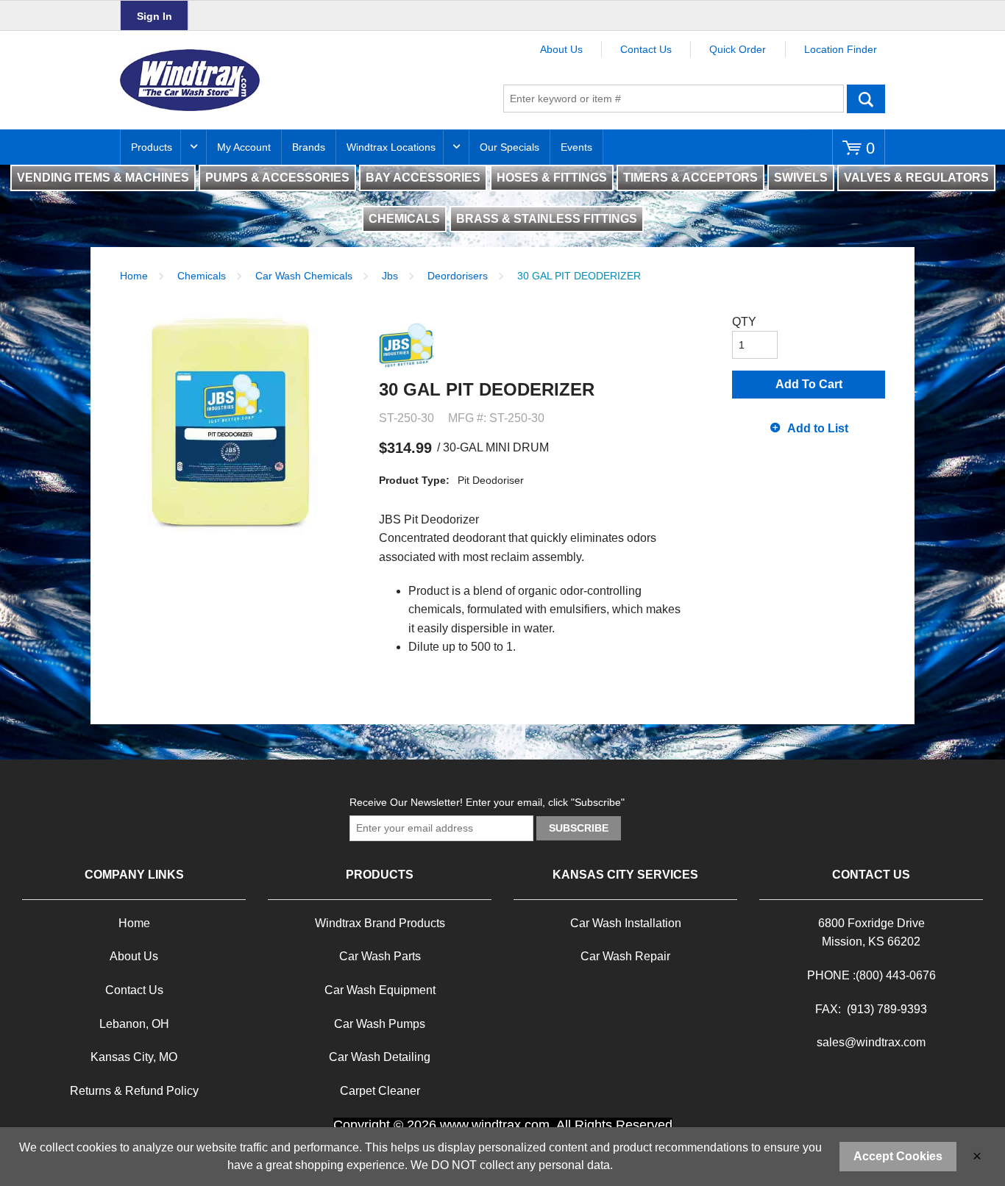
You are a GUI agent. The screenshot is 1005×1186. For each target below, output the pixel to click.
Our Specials (509, 147)
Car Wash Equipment (380, 990)
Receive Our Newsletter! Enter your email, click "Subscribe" (487, 802)
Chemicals (201, 276)
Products (151, 147)
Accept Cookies (897, 1156)
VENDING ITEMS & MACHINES (103, 177)
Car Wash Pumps (379, 1024)
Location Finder (840, 49)
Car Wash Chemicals (303, 276)
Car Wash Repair (625, 956)
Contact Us (646, 49)
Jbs (390, 276)
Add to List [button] (817, 428)
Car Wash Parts (380, 956)
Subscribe (578, 828)
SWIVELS (801, 177)
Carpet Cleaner (380, 1091)
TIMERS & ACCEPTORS (690, 177)
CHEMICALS (404, 218)
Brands (308, 147)
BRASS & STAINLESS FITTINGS (546, 218)
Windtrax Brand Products (380, 923)
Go (866, 98)
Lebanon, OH (134, 1024)
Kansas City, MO (133, 1057)
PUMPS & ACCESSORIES (277, 177)
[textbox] (673, 98)
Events (576, 147)
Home (134, 276)
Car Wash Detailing (379, 1057)
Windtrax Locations (391, 147)
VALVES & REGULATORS (916, 177)
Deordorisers (457, 276)
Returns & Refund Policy (134, 1091)
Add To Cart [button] (808, 384)
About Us (561, 49)
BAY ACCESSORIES (423, 177)
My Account (244, 147)
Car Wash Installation (625, 923)
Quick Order (737, 49)
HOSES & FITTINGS (552, 177)
